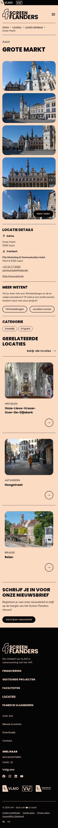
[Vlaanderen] (43, 788)
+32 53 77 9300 (11, 266)
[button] (29, 76)
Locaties (9, 696)
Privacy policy (43, 812)
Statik (34, 807)
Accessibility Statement (13, 816)
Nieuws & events (11, 724)
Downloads (8, 732)
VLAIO (5, 762)
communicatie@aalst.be (15, 270)
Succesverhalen (11, 757)
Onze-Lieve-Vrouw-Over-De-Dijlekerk (20, 410)
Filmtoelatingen (15, 309)
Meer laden (44, 214)
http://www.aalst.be (13, 276)
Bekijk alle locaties (39, 351)
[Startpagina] (20, 14)
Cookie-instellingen (11, 812)
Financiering (11, 671)
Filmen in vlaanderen (17, 705)
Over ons (7, 716)
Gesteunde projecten (18, 679)
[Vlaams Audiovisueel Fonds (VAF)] (19, 2)
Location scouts (42, 309)
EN (8, 821)
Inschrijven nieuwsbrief (19, 619)
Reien (9, 557)
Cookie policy (29, 812)
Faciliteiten (11, 688)
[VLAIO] (6, 2)
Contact (7, 740)
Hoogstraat (14, 485)
